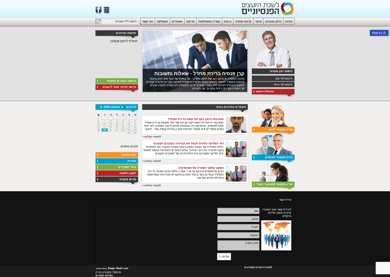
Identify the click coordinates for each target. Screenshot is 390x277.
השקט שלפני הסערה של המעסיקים (201, 167)
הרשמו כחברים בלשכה (121, 80)
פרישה (190, 21)
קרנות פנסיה (243, 21)
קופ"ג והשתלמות (209, 21)
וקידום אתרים (104, 275)
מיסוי (258, 21)
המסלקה (162, 21)
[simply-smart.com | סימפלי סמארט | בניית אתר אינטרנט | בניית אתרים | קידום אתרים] (112, 267)
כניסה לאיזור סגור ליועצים (119, 87)
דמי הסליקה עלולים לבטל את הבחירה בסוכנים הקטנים (189, 143)
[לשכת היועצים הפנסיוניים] (268, 9)
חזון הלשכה (128, 154)
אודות (288, 21)
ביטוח (227, 21)
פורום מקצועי (127, 179)
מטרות (132, 160)
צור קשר (147, 21)
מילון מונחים (273, 21)
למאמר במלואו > (151, 136)
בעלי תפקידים (127, 167)
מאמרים (177, 21)
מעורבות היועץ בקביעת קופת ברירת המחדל (196, 119)
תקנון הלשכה (127, 173)
